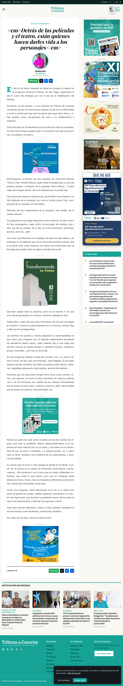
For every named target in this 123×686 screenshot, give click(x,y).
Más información (74, 673)
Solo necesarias (64, 680)
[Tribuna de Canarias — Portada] (57, 9)
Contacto (25, 2)
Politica (49, 653)
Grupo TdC (75, 657)
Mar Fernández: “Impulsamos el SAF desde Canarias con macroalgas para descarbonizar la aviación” (103, 312)
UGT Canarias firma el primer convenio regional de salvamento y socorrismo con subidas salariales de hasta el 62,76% (76, 618)
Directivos (98, 611)
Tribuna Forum (77, 660)
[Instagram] (117, 2)
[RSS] (21, 649)
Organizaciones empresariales (9, 611)
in (51, 81)
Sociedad (50, 664)
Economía (37, 611)
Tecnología (50, 657)
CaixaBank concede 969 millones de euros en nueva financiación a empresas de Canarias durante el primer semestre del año (45, 618)
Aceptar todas (80, 680)
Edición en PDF (77, 646)
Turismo (49, 660)
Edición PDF (6, 2)
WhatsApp (33, 81)
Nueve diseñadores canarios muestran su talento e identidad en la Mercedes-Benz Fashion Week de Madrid (15, 620)
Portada (49, 646)
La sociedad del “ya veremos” (101, 322)
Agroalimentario (53, 671)
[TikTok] (120, 2)
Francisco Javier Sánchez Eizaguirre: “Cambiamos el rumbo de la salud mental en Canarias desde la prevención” (107, 618)
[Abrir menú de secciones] (4, 9)
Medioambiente (52, 668)
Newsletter (16, 2)
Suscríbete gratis (104, 654)
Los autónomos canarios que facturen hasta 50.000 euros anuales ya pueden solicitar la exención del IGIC (102, 265)
